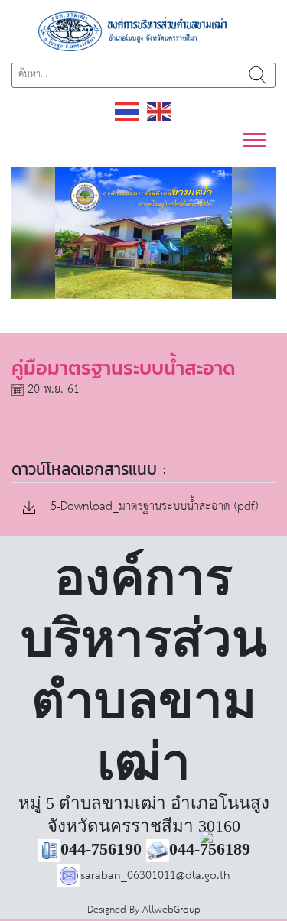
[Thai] (128, 110)
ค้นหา (257, 75)
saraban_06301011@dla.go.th (155, 875)
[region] (143, 233)
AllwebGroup (171, 909)
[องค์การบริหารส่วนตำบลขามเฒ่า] (143, 31)
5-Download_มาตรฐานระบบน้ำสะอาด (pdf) (152, 507)
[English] (160, 110)
